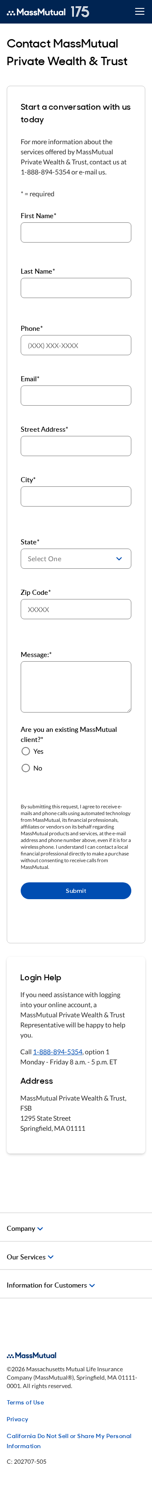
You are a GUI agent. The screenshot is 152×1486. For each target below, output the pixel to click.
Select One (44, 558)
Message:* (36, 654)
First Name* (39, 215)
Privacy (18, 1418)
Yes (38, 751)
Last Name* (38, 271)
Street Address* (44, 429)
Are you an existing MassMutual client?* (69, 734)
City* (28, 479)
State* (30, 541)
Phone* (32, 328)
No (37, 768)
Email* (30, 378)
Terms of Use (25, 1401)
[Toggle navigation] (139, 11)
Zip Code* (36, 592)
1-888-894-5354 (57, 1052)
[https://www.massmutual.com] (48, 11)
